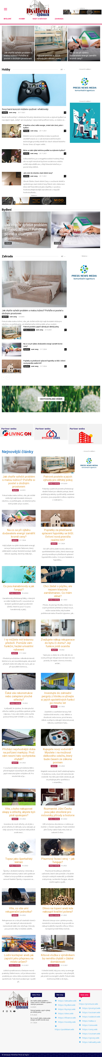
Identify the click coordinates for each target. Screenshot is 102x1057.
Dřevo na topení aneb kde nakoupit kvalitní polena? (57, 910)
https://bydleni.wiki (66, 1005)
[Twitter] (10, 1011)
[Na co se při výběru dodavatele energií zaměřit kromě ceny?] (84, 43)
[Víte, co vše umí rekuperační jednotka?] (19, 896)
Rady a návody (29, 330)
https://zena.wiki (89, 1025)
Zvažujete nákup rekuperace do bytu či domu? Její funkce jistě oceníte (58, 643)
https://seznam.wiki (91, 1012)
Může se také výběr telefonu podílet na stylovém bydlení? (44, 150)
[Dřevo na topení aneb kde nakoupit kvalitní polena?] (58, 896)
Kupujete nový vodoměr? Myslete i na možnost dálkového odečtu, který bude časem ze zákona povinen (58, 756)
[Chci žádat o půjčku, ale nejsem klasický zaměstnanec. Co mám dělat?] (58, 574)
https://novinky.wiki (67, 1022)
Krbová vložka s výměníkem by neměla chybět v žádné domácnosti (58, 958)
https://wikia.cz (89, 1021)
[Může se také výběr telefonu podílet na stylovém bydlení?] (11, 156)
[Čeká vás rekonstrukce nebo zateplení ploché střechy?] (19, 681)
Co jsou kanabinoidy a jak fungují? (18, 588)
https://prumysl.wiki (91, 1008)
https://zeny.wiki (89, 1029)
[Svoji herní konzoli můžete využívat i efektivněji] (34, 90)
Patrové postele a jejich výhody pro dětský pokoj (41, 327)
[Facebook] (3, 1011)
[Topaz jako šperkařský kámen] (19, 847)
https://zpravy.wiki (90, 1037)
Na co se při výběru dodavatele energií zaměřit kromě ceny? (18, 533)
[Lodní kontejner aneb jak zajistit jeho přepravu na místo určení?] (19, 943)
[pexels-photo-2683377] (51, 399)
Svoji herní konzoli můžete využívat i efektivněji (25, 109)
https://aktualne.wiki (67, 1000)
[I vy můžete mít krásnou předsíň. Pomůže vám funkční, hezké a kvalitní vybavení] (19, 627)
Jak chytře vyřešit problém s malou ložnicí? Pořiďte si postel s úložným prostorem (18, 481)
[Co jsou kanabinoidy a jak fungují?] (19, 574)
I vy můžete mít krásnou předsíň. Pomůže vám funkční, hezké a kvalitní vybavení (18, 644)
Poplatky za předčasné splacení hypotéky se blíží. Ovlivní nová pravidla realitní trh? (58, 535)
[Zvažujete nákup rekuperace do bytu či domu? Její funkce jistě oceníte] (58, 627)
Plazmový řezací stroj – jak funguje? (58, 860)
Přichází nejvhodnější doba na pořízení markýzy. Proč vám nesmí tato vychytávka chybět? (18, 754)
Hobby (5, 112)
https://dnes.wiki (65, 1013)
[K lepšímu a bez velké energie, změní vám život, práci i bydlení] (11, 131)
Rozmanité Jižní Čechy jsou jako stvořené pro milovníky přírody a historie (58, 812)
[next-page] (7, 377)
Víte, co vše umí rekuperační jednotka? (18, 910)
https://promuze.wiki (88, 1004)
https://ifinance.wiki (67, 1017)
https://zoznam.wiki (91, 1033)
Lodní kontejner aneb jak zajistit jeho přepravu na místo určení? (19, 958)
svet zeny (12, 112)
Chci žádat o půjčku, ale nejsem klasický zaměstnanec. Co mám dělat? (57, 591)
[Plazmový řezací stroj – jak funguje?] (58, 847)
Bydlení (8, 243)
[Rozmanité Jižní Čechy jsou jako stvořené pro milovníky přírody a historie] (58, 797)
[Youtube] (14, 1011)
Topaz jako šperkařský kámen (18, 860)
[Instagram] (7, 1011)
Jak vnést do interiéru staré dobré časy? (38, 173)
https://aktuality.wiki (91, 1042)
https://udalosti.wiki (91, 1016)
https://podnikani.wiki (64, 1029)
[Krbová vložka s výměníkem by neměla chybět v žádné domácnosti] (58, 943)
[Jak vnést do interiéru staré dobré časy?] (11, 178)
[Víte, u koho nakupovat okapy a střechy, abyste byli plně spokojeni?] (19, 797)
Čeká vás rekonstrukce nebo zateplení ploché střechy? (19, 696)
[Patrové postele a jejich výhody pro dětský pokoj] (51, 43)
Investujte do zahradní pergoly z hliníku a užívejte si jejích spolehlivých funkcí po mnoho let (58, 698)
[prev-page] (3, 377)
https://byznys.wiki (66, 1009)
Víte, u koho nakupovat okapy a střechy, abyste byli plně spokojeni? (18, 812)
